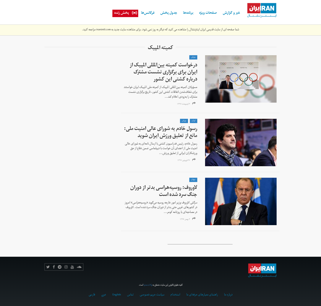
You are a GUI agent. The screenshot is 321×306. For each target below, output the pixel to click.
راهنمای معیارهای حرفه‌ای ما (202, 295)
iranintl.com (103, 30)
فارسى (92, 295)
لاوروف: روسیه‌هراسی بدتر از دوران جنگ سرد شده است (163, 192)
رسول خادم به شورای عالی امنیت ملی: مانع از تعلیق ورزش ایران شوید (160, 133)
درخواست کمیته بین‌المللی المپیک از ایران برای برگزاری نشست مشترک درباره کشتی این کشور (163, 73)
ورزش (193, 57)
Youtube (72, 267)
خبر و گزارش (231, 13)
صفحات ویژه (208, 13)
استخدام (175, 295)
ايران (193, 121)
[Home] (260, 10)
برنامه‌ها (188, 13)
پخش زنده (121, 13)
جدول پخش (168, 13)
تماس (130, 295)
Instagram (66, 267)
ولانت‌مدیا (148, 285)
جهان (193, 180)
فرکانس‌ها (147, 13)
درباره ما (228, 295)
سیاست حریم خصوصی (152, 295)
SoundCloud (79, 267)
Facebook (53, 267)
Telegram (59, 267)
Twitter (48, 267)
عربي (103, 295)
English (116, 295)
